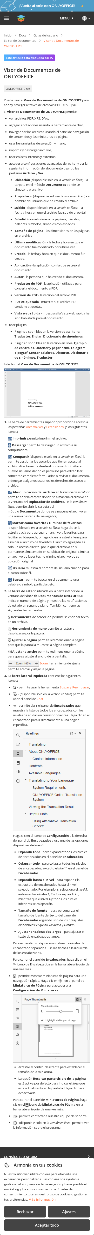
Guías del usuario (46, 35)
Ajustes (69, 1211)
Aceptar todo (47, 1225)
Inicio (8, 35)
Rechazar (25, 1211)
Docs (22, 35)
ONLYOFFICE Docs (18, 89)
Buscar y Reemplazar (74, 687)
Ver (40, 427)
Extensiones (55, 427)
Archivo (31, 427)
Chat (40, 699)
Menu (65, 18)
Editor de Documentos (20, 40)
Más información (42, 1199)
